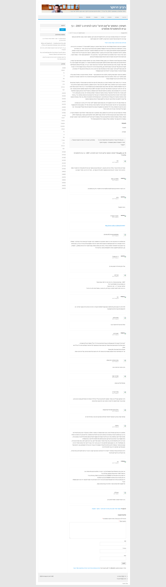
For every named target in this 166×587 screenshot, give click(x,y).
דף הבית (124, 17)
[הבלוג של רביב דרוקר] (84, 12)
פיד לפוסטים (121, 576)
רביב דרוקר (82, 33)
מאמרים (117, 17)
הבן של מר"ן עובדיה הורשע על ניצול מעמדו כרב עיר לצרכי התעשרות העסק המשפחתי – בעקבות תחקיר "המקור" (111, 142)
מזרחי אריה (115, 392)
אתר (125, 555)
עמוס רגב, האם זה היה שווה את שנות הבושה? (83, 140)
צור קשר (80, 17)
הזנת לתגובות (121, 578)
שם (125, 541)
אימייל (124, 548)
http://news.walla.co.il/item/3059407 (115, 225)
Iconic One (125, 583)
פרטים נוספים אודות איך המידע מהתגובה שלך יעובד (86, 568)
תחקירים (109, 17)
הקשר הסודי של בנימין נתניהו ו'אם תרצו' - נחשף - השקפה (106, 508)
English (88, 17)
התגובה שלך (122, 521)
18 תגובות (123, 33)
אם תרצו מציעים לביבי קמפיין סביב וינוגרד (115, 42)
